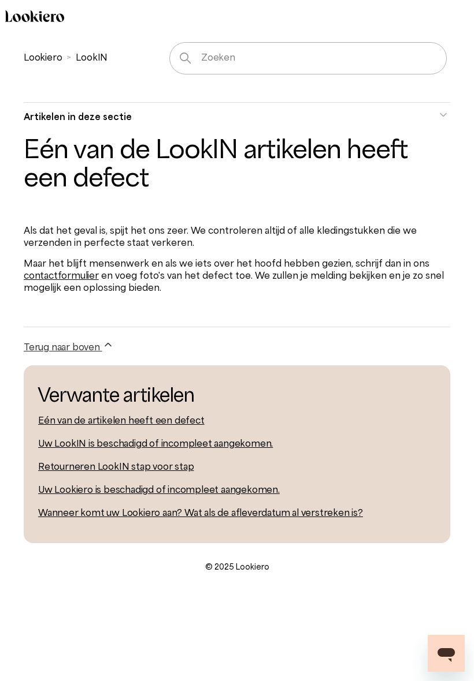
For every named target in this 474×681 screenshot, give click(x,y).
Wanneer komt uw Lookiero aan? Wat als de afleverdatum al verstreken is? (200, 513)
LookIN (92, 58)
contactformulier (61, 276)
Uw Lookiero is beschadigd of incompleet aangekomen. (159, 490)
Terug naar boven (63, 348)
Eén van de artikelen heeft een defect (121, 421)
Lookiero (43, 58)
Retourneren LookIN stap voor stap (116, 467)
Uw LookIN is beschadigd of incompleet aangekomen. (155, 444)
